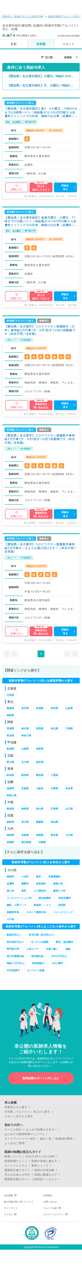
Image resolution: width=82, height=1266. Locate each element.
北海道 (10, 694)
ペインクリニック (63, 912)
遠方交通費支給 (15, 956)
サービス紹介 (13, 1129)
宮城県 (39, 708)
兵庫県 (54, 788)
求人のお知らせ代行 (17, 1174)
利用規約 (47, 1195)
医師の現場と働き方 (44, 1161)
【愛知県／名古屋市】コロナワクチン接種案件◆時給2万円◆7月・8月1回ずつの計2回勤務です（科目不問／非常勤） (40, 439)
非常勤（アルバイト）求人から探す (27, 1111)
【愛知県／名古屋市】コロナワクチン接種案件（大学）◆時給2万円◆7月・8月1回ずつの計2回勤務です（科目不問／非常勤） (40, 330)
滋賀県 (10, 788)
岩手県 (25, 708)
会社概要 (8, 1195)
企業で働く (52, 948)
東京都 (10, 735)
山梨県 (25, 748)
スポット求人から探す (19, 1116)
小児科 (25, 876)
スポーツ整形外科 (36, 912)
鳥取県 (10, 808)
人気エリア (32, 948)
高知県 (54, 821)
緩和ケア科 (59, 890)
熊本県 (54, 834)
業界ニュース (40, 1165)
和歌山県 (12, 795)
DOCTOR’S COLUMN (40, 1156)
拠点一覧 (45, 1138)
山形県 (69, 708)
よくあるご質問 (15, 1143)
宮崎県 (10, 842)
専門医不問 (13, 948)
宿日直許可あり (15, 941)
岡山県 (39, 808)
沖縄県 (42, 842)
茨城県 (10, 728)
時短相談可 (38, 963)
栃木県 (25, 728)
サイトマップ (11, 1208)
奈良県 (69, 788)
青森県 (10, 708)
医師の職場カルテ (45, 1174)
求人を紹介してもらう (41, 188)
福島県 (10, 715)
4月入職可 (57, 963)
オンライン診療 (35, 970)
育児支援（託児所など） (42, 934)
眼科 (38, 876)
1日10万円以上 (59, 956)
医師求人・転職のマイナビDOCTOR (22, 16)
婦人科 (10, 890)
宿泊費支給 (37, 956)
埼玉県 (54, 728)
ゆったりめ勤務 (40, 941)
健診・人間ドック (17, 904)
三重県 (54, 775)
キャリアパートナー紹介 (20, 1138)
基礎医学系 (13, 912)
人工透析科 (40, 890)
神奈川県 (26, 735)
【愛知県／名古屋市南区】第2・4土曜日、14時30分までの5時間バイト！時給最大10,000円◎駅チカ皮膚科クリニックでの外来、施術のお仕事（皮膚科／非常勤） (41, 112)
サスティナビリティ (53, 1214)
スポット (68, 44)
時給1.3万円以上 (16, 963)
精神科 (10, 876)
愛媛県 (39, 821)
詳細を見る (65, 187)
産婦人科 (58, 883)
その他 (10, 919)
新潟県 (10, 748)
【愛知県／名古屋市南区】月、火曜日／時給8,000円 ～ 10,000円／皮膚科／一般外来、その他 (43, 85)
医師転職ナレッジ (16, 1161)
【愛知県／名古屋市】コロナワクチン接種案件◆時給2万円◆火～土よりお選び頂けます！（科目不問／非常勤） (41, 547)
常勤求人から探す (16, 1107)
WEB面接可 (13, 970)
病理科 (62, 904)
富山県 (10, 761)
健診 (68, 948)
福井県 (39, 761)
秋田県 (54, 708)
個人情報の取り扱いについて (19, 1201)
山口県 (69, 808)
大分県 (69, 834)
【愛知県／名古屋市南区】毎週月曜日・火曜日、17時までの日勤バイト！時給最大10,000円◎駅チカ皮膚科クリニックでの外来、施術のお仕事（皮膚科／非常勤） (40, 221)
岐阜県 (10, 775)
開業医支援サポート (17, 1170)
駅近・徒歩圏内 (64, 941)
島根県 (25, 808)
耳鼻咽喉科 (54, 876)
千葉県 (69, 728)
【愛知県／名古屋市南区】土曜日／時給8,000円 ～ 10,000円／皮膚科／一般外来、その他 (43, 76)
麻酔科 (25, 883)
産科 (23, 890)
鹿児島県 (26, 842)
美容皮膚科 (64, 897)
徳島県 (10, 821)
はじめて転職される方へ (41, 1129)
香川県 (25, 821)
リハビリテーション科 (19, 897)
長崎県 (39, 834)
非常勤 (41, 44)
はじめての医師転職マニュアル (25, 1134)
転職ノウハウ (13, 1156)
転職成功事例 (64, 1138)
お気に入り (16, 189)
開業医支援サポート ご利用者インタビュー (32, 1179)
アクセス (8, 1214)
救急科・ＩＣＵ (42, 904)
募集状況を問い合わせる (41, 405)
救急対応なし (14, 934)
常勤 (13, 44)
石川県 (25, 761)
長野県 (39, 748)
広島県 (54, 808)
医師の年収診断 (44, 1170)
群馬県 (39, 728)
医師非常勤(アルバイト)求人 (64, 16)
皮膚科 (10, 883)
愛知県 (39, 775)
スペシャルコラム (16, 1165)
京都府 (25, 788)
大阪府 (39, 788)
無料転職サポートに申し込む (40, 1078)
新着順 (68, 57)
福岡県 (10, 834)
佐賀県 (25, 834)
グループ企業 (50, 1208)
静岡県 (25, 775)
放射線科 (41, 883)
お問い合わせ (50, 1201)
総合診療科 (45, 897)
